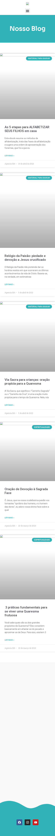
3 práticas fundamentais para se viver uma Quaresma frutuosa (26, 611)
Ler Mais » (9, 156)
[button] (27, 10)
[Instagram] (27, 822)
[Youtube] (35, 822)
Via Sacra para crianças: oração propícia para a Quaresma (27, 381)
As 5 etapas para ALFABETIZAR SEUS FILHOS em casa (27, 129)
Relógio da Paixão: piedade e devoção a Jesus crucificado (25, 258)
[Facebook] (19, 822)
